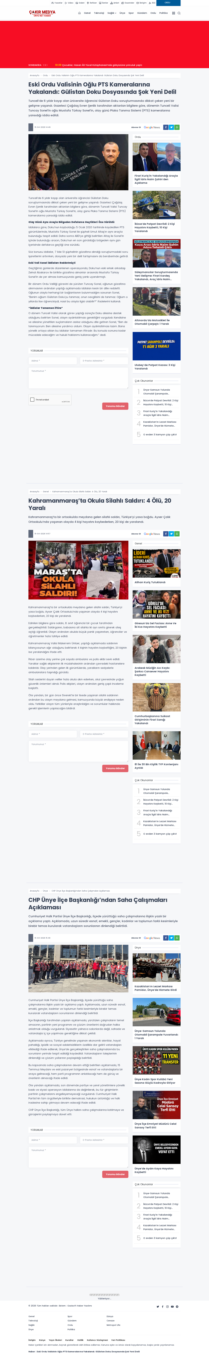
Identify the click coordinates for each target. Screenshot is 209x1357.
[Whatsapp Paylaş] (177, 127)
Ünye (122, 13)
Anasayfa (34, 75)
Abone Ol (136, 127)
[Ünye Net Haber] (42, 13)
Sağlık (110, 13)
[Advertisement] (104, 41)
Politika (163, 13)
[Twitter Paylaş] (171, 127)
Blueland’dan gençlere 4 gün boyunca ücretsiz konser (90, 65)
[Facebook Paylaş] (165, 127)
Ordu (153, 13)
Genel (87, 13)
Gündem (142, 13)
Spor (131, 13)
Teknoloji (99, 13)
